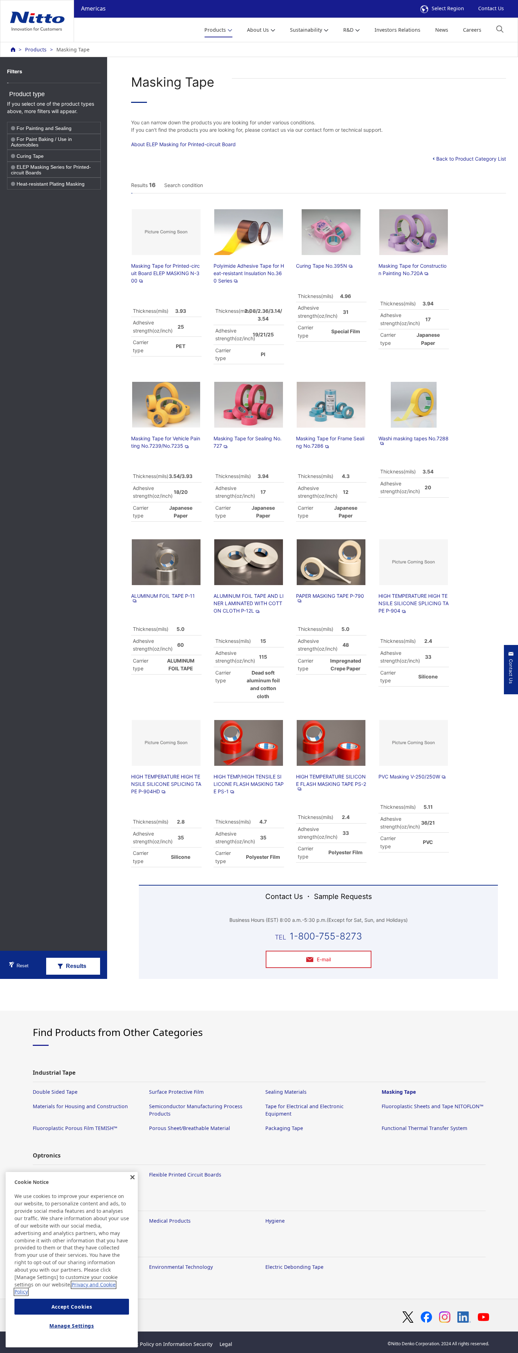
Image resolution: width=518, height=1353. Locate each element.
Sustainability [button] (306, 29)
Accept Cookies (71, 1306)
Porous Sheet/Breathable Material (189, 1128)
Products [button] (215, 29)
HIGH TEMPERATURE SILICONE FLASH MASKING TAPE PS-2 (331, 780)
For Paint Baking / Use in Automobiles (41, 142)
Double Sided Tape (55, 1091)
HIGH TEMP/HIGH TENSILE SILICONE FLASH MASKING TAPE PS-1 (249, 784)
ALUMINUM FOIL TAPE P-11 (163, 596)
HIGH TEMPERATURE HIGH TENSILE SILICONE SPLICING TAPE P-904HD (166, 784)
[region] (72, 1259)
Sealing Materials (286, 1091)
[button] (500, 29)
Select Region (448, 8)
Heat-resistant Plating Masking (51, 184)
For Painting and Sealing (44, 128)
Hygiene (275, 1220)
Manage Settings (71, 1325)
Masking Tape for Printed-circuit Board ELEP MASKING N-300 (165, 273)
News (441, 29)
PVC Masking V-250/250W (409, 777)
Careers (472, 29)
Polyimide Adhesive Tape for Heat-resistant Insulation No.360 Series (249, 273)
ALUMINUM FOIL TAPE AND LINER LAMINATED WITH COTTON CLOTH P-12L (249, 603)
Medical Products (170, 1220)
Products (36, 49)
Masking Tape (399, 1091)
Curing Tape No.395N (321, 266)
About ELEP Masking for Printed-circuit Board (183, 144)
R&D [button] (348, 29)
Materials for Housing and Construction (80, 1106)
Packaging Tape (284, 1128)
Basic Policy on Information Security (169, 1344)
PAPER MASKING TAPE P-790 (330, 596)
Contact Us (491, 8)
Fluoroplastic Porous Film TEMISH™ (75, 1128)
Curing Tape (30, 156)
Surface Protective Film (176, 1091)
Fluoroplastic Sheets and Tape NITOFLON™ (432, 1106)
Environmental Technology (181, 1267)
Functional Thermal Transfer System (424, 1128)
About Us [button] (258, 29)
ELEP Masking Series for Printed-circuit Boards (51, 169)
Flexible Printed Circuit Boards (185, 1174)
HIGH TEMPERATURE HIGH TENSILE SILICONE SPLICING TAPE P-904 (413, 603)
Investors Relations (397, 29)
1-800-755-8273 (326, 936)
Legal (226, 1344)
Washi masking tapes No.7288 (413, 438)
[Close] (132, 1177)
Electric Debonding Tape (294, 1267)
